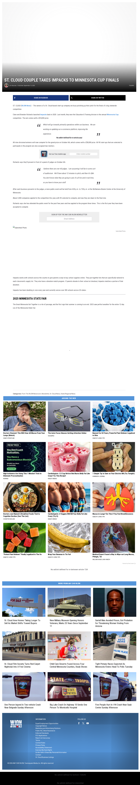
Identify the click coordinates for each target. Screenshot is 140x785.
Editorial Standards (42, 733)
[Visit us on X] (84, 723)
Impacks (43, 114)
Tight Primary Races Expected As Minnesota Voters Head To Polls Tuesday (113, 665)
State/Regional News (68, 394)
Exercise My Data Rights (44, 750)
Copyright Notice (41, 726)
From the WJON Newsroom (31, 394)
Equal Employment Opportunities (47, 723)
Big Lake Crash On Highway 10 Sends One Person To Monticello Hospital (68, 706)
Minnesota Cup (112, 114)
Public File (39, 731)
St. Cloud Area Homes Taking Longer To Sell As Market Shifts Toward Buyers (22, 622)
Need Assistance (49, 731)
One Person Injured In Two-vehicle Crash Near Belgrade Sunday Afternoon (22, 706)
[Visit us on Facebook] (80, 723)
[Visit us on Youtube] (88, 723)
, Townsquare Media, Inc (32, 763)
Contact (38, 755)
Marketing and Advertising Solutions (48, 728)
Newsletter (45, 394)
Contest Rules (40, 743)
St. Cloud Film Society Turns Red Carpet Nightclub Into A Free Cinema (22, 665)
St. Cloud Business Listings (45, 757)
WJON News (26, 106)
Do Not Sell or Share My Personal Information (51, 752)
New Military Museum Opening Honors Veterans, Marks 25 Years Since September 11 (69, 623)
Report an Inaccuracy (43, 738)
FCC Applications (41, 735)
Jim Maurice (12, 85)
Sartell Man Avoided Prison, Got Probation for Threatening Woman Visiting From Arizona (114, 623)
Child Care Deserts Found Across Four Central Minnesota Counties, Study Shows (68, 665)
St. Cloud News (55, 394)
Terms (38, 740)
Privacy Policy (40, 745)
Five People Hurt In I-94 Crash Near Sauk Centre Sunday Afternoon (113, 706)
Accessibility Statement (44, 747)
